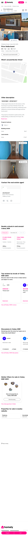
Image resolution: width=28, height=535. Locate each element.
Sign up (21, 2)
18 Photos (15, 40)
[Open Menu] (2, 2)
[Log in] (26, 2)
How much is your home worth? (10, 54)
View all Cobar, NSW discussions (9, 352)
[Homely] (14, 527)
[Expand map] (25, 65)
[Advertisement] (14, 90)
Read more (4, 119)
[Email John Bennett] (3, 200)
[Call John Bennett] (7, 200)
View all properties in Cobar (8, 404)
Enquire (8, 533)
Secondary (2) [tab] (14, 232)
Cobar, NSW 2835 (7, 6)
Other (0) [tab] (22, 232)
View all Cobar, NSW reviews (8, 305)
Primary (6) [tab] (5, 232)
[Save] (26, 10)
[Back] (2, 10)
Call (20, 533)
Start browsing (12, 399)
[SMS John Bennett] (11, 200)
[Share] (23, 10)
